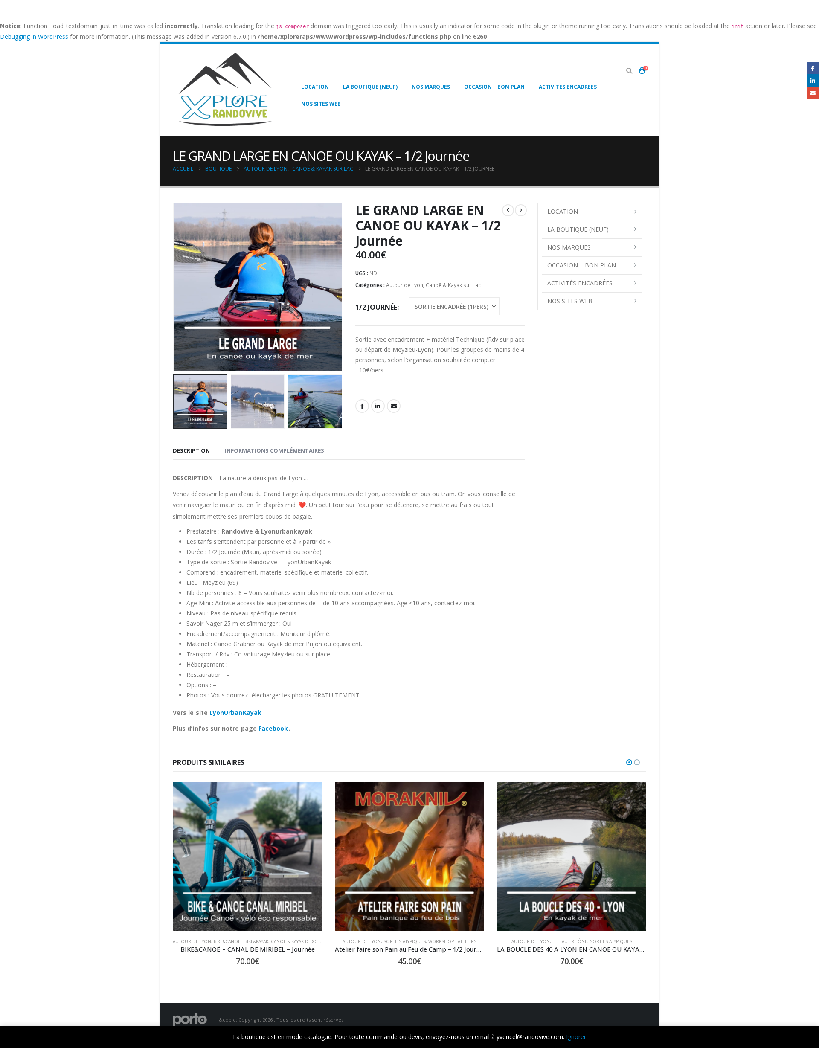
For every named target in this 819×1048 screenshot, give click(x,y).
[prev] (508, 210)
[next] (521, 210)
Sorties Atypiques (332, 941)
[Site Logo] (225, 90)
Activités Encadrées (568, 86)
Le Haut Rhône (497, 941)
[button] (629, 71)
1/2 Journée (376, 307)
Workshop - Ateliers (380, 941)
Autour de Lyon (404, 285)
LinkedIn (378, 406)
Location (315, 86)
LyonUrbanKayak (235, 712)
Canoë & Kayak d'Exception (230, 941)
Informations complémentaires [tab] (274, 450)
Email (394, 406)
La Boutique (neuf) (370, 86)
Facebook (362, 406)
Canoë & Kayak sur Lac (453, 285)
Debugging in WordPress (34, 36)
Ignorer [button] (576, 1037)
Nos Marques (431, 86)
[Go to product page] (175, 856)
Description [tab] (191, 450)
